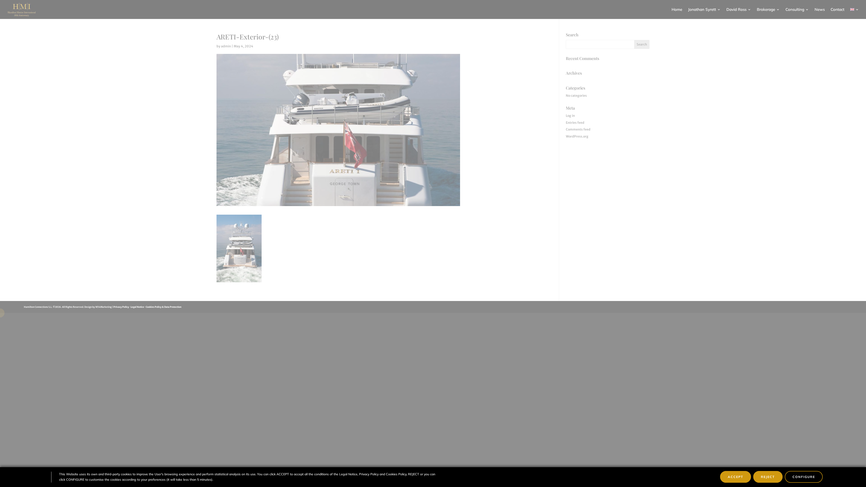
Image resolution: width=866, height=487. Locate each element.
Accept (735, 477)
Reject (768, 477)
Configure (803, 477)
